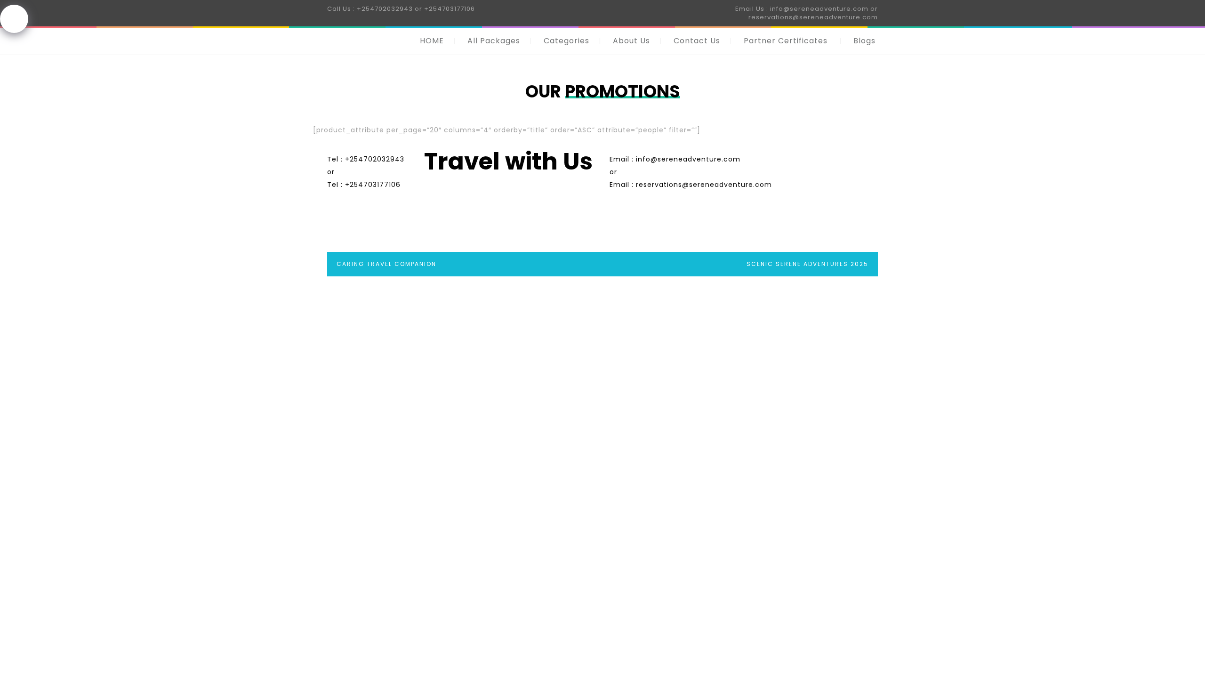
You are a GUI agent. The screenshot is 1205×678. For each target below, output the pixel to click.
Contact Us (697, 40)
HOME (432, 40)
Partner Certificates (785, 40)
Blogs (864, 40)
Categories (566, 40)
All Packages (493, 40)
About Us (631, 40)
